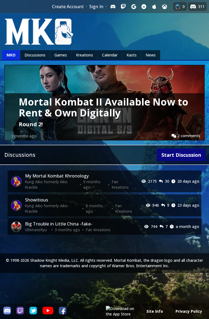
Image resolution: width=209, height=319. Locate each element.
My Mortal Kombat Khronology (57, 176)
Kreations (84, 55)
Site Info (154, 311)
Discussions (34, 55)
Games (60, 55)
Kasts (132, 55)
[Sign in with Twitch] (123, 6)
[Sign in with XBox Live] (165, 6)
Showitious (36, 200)
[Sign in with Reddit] (144, 6)
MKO (11, 55)
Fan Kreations (120, 184)
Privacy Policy (189, 311)
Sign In (96, 7)
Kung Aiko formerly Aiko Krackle (46, 184)
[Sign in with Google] (134, 6)
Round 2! (31, 124)
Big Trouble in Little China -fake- (58, 224)
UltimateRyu (36, 229)
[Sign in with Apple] (154, 6)
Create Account (68, 7)
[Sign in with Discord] (113, 6)
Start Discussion (181, 155)
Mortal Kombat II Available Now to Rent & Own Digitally (103, 107)
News (151, 55)
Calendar (110, 55)
